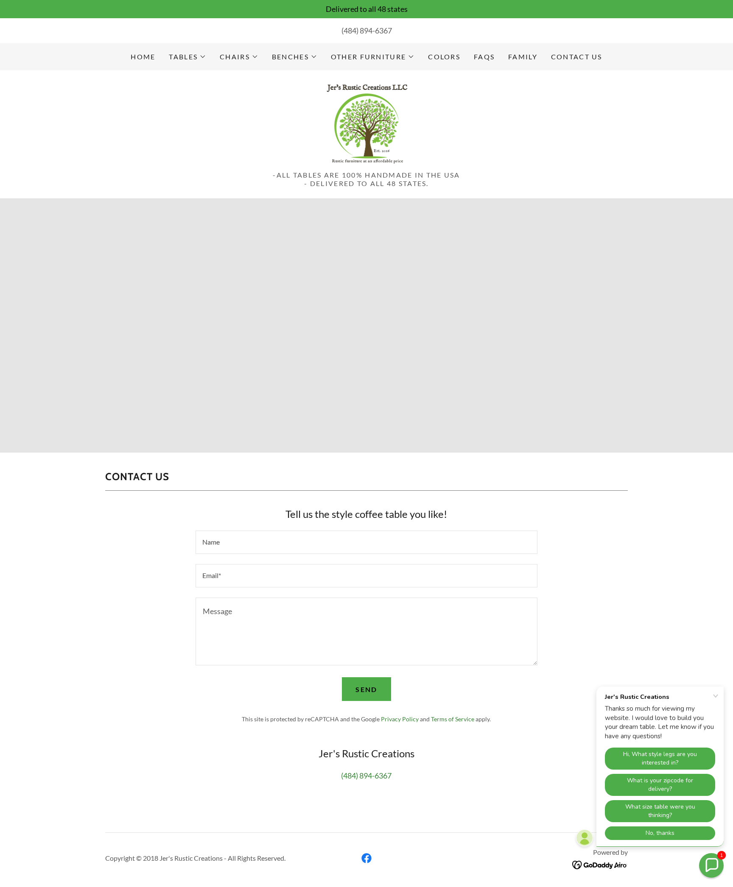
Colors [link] (444, 57)
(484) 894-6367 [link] (366, 30)
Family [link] (522, 57)
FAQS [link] (484, 57)
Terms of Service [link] (452, 719)
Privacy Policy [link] (400, 719)
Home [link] (143, 57)
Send (366, 689)
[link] (367, 123)
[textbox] (366, 542)
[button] (187, 57)
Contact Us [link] (576, 57)
